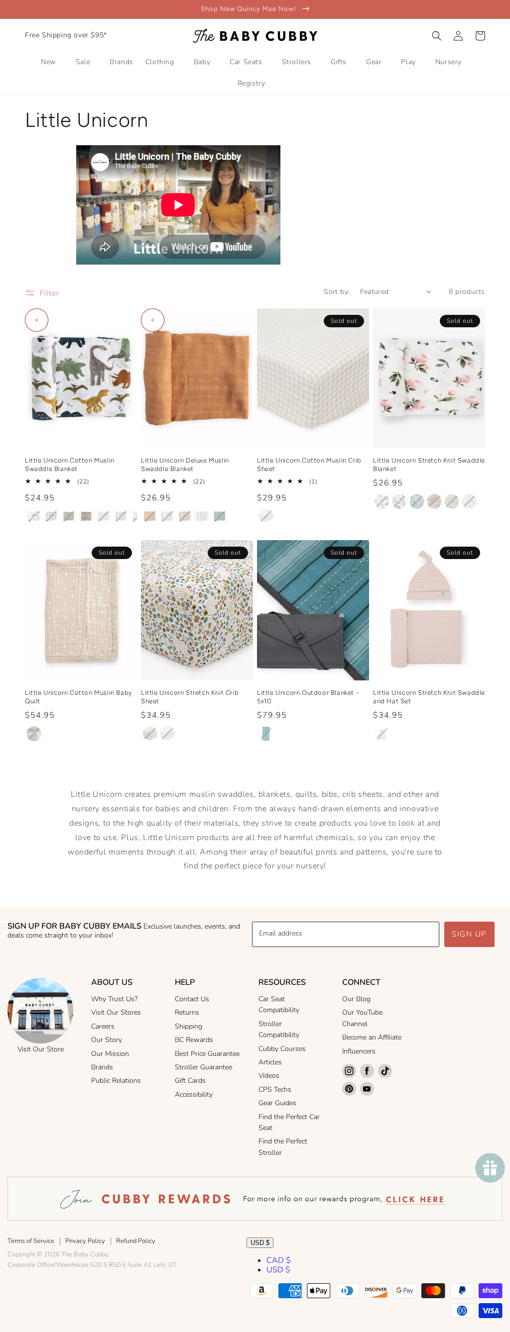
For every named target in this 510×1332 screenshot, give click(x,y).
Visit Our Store (40, 1049)
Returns (187, 1012)
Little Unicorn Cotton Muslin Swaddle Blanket (70, 465)
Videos (268, 1075)
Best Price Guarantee (207, 1053)
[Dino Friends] (51, 516)
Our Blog (356, 999)
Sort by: (337, 291)
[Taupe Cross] (121, 516)
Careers (103, 1026)
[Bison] (33, 516)
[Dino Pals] (399, 501)
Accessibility (194, 1094)
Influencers (359, 1051)
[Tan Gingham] (103, 516)
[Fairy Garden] (167, 516)
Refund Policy (135, 1241)
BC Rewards (194, 1040)
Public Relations (116, 1080)
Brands (102, 1067)
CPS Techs (274, 1089)
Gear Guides (277, 1103)
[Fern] (68, 516)
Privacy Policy (85, 1241)
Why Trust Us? (114, 999)
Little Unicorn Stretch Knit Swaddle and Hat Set (429, 697)
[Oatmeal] (184, 516)
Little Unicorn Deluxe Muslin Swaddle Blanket (185, 465)
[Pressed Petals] (86, 516)
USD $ (260, 1242)
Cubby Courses (282, 1048)
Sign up (469, 934)
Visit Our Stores (116, 1012)
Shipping (188, 1026)
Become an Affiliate (371, 1037)
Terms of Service (30, 1241)
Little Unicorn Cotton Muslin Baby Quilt (78, 697)
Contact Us (192, 999)
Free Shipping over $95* (66, 35)
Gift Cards (190, 1080)
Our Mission (110, 1053)
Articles (270, 1062)
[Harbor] (416, 501)
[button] (437, 36)
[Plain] (202, 516)
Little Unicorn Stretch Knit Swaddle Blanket (429, 465)
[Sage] (219, 516)
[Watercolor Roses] (382, 501)
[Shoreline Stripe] (265, 733)
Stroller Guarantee (203, 1067)
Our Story (106, 1040)
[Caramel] (149, 516)
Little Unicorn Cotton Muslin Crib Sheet (309, 465)
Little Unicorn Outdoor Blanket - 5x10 (308, 697)
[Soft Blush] (434, 501)
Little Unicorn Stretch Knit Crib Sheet (190, 697)
